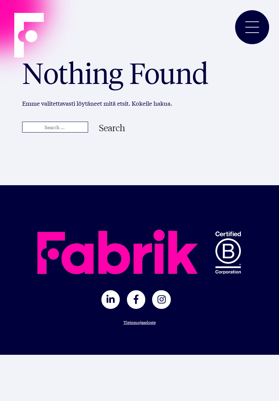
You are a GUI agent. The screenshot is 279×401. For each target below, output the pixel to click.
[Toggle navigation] (252, 27)
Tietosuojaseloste (140, 322)
